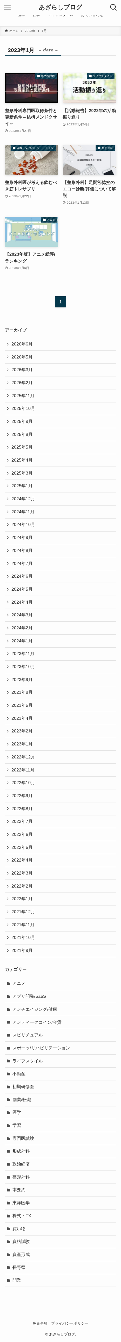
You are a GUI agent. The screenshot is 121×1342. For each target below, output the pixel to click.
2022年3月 (22, 873)
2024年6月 (22, 576)
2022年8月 (22, 808)
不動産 (18, 1073)
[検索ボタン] (113, 7)
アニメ (18, 983)
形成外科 (21, 1151)
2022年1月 (22, 898)
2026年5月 (22, 356)
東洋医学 (21, 1202)
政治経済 (21, 1164)
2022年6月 (22, 834)
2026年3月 (22, 369)
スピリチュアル (27, 1034)
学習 (16, 1125)
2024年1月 (22, 640)
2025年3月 (22, 473)
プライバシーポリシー (69, 1323)
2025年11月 (22, 395)
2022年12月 (23, 756)
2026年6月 (22, 343)
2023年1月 (22, 743)
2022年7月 (22, 821)
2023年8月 (22, 692)
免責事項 (40, 1323)
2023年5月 (22, 705)
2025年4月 (22, 460)
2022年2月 (22, 886)
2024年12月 (23, 498)
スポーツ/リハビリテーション (41, 1047)
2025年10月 (23, 408)
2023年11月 (22, 653)
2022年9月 (22, 795)
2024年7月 (22, 563)
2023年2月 (22, 730)
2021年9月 (22, 950)
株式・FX (21, 1215)
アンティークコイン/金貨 (36, 1022)
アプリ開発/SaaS (29, 996)
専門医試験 (23, 1138)
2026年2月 (22, 382)
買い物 (18, 1228)
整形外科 (21, 1177)
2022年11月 (22, 769)
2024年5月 (22, 589)
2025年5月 (22, 447)
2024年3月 (22, 614)
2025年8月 (22, 434)
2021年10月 (23, 937)
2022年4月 (22, 860)
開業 (16, 1280)
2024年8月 (22, 550)
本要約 (18, 1189)
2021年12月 (23, 911)
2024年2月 (22, 627)
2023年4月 (22, 718)
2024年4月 (22, 602)
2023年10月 (23, 666)
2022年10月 (23, 782)
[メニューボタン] (7, 7)
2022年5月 (22, 847)
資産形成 (21, 1254)
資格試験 (21, 1241)
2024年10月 (23, 524)
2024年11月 (22, 511)
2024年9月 (22, 537)
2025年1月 (22, 485)
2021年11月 (22, 924)
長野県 (18, 1267)
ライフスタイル (27, 1060)
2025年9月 (22, 421)
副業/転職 (21, 1099)
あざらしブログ (60, 7)
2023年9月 (22, 679)
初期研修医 (23, 1086)
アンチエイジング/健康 (34, 1009)
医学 (16, 1112)
